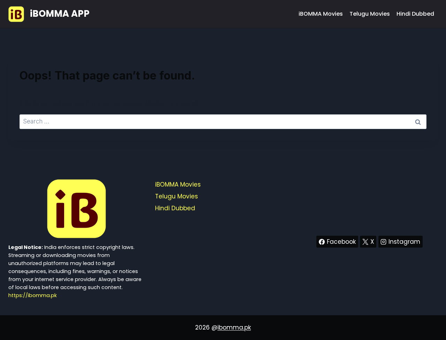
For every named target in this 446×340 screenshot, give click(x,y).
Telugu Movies (369, 14)
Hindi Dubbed (415, 14)
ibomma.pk (234, 327)
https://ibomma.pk (32, 295)
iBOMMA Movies (321, 14)
